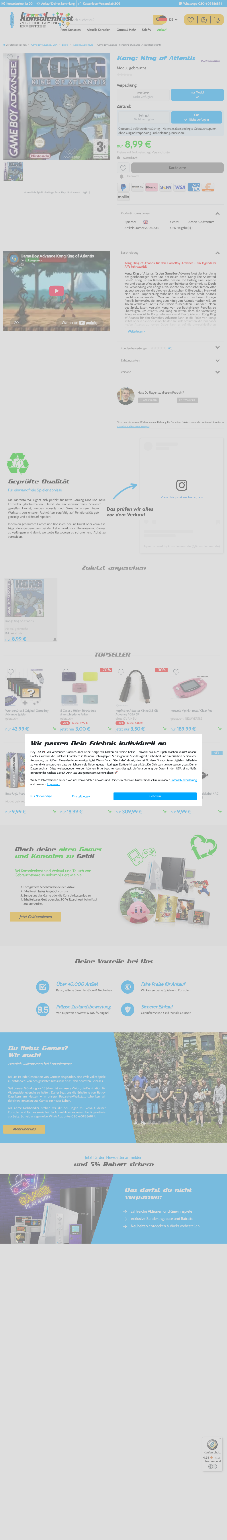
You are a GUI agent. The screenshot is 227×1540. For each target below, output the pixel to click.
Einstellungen (81, 796)
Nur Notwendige (41, 796)
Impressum (53, 784)
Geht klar (155, 796)
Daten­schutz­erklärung (183, 780)
